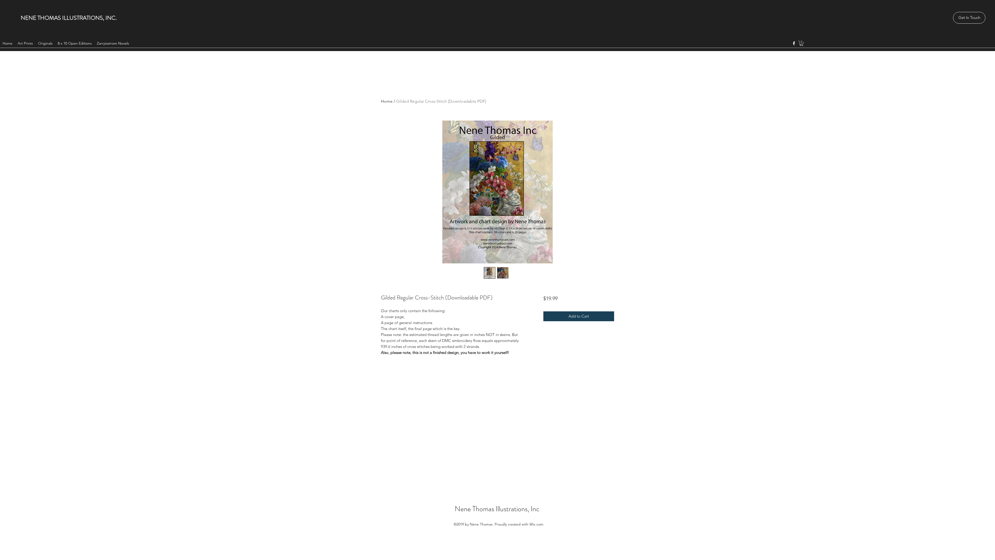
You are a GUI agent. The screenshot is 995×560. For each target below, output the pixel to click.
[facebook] (794, 43)
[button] (801, 43)
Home (387, 101)
